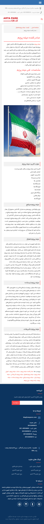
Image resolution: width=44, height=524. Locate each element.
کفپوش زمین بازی (35, 466)
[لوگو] (10, 19)
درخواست (16, 403)
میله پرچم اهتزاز (28, 374)
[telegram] (32, 505)
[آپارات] (39, 505)
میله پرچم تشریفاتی (17, 374)
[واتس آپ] (19, 505)
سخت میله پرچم (15, 371)
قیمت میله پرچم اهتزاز (22, 27)
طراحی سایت (32, 516)
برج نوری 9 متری (17, 470)
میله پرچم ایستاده (16, 377)
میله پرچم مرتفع (28, 377)
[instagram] (26, 505)
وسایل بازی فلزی (17, 466)
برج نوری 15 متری (16, 474)
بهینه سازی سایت (22, 516)
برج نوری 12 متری (35, 474)
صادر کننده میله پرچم (27, 371)
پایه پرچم (33, 380)
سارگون (10, 516)
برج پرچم (26, 380)
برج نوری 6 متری (36, 470)
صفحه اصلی (35, 27)
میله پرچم (37, 44)
